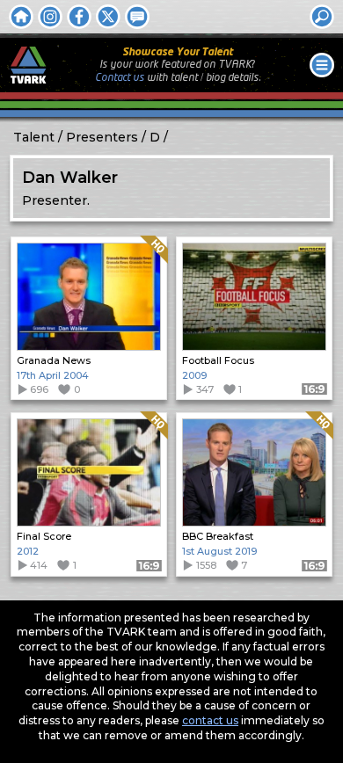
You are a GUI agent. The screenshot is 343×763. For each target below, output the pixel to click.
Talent (34, 137)
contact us (210, 720)
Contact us (119, 78)
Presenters (102, 137)
